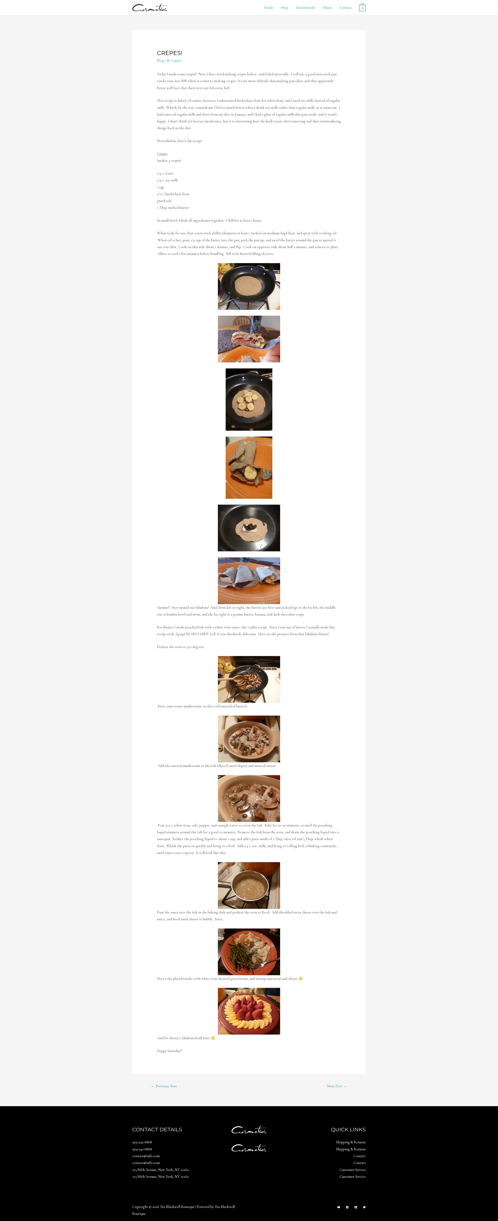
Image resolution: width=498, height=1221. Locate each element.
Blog (160, 60)
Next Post (337, 1086)
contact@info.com (146, 1156)
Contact (345, 7)
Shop (284, 7)
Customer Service (353, 1169)
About (327, 7)
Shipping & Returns (351, 1142)
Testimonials (305, 7)
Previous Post (164, 1086)
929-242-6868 (142, 1142)
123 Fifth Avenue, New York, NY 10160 (160, 1169)
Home (268, 7)
